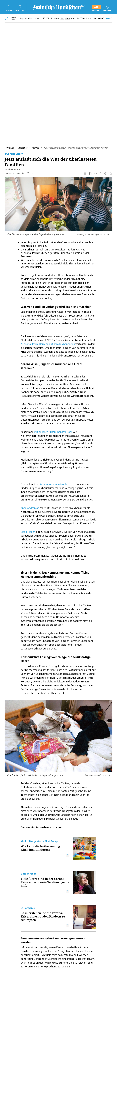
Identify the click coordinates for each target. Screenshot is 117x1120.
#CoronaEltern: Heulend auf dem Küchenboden (48, 344)
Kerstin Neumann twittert (54, 484)
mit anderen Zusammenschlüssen (53, 432)
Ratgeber (22, 147)
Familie (35, 147)
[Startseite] (58, 7)
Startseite (9, 147)
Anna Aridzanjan (30, 508)
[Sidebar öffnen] (14, 18)
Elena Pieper (28, 531)
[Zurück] (6, 18)
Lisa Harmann (14, 169)
